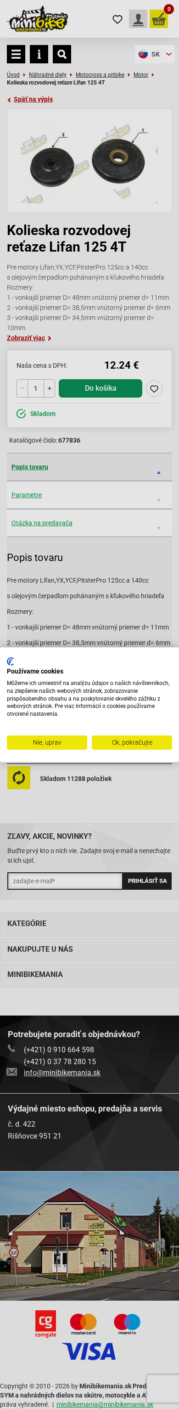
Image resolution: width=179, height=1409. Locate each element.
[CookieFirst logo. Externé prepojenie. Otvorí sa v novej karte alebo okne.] (10, 661)
